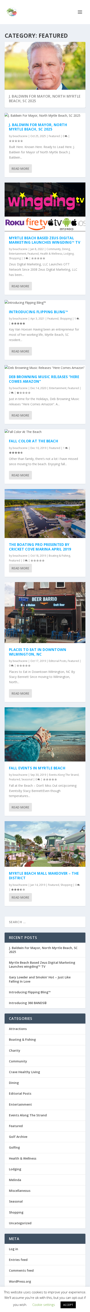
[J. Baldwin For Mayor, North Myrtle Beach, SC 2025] (45, 115)
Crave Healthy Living (24, 1072)
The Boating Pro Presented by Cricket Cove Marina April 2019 (40, 547)
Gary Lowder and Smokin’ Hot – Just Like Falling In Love (40, 979)
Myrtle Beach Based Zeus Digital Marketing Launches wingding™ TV (44, 240)
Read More (20, 168)
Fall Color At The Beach (33, 441)
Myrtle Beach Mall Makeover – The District (44, 875)
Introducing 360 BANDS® (28, 1003)
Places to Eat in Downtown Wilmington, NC (37, 652)
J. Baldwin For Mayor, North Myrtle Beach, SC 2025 (45, 98)
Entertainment (17, 254)
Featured (54, 136)
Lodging (69, 254)
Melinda (15, 1180)
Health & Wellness (51, 254)
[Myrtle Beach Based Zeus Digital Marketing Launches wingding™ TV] (45, 206)
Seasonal (27, 779)
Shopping (15, 258)
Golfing (14, 1147)
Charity (14, 1050)
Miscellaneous (19, 1191)
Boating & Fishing (59, 556)
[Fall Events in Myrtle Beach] (45, 734)
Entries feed (18, 1260)
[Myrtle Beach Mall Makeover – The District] (45, 844)
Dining (66, 249)
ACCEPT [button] (68, 1305)
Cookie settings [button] (43, 1304)
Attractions (18, 1029)
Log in (13, 1249)
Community (54, 249)
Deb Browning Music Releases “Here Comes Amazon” (44, 379)
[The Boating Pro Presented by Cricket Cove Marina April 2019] (45, 513)
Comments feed (21, 1270)
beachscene (20, 136)
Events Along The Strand (64, 775)
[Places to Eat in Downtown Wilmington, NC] (45, 612)
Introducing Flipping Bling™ (38, 311)
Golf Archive (18, 1137)
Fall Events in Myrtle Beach (37, 768)
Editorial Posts (57, 661)
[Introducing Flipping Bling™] (45, 302)
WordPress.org (20, 1281)
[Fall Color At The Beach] (45, 431)
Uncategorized (20, 1223)
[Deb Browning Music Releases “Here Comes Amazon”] (45, 367)
